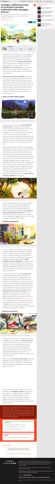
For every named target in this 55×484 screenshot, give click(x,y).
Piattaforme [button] (23, 1)
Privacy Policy (28, 470)
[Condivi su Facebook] (29, 22)
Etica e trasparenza (42, 470)
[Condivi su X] (31, 22)
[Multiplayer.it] (4, 1)
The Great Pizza (39, 477)
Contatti (46, 470)
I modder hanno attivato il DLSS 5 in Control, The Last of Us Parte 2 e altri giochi (47, 16)
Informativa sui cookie (22, 470)
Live (44, 1)
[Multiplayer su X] (5, 463)
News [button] (37, 1)
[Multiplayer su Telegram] (9, 463)
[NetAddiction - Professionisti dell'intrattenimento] (28, 475)
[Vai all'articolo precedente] (53, 242)
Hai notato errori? (6, 445)
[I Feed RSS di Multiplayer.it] (15, 463)
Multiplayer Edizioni (46, 477)
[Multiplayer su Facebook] (4, 463)
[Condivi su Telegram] (35, 22)
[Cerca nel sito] (51, 1)
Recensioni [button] (30, 1)
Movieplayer (25, 477)
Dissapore (29, 477)
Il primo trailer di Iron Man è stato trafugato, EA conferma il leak (46, 8)
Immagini (30, 49)
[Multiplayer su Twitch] (11, 463)
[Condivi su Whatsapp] (33, 22)
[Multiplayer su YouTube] (13, 463)
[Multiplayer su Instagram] (7, 463)
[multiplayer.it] (9, 461)
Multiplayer (21, 477)
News (12, 49)
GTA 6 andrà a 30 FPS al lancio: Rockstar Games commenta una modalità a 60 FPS (47, 20)
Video (40, 1)
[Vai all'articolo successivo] (1, 242)
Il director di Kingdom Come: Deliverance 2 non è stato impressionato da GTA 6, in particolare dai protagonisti (47, 24)
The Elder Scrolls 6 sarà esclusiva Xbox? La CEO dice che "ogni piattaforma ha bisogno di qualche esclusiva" (47, 12)
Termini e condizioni (34, 470)
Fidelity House (34, 477)
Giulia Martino (7, 19)
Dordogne (10, 46)
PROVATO (2, 19)
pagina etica (29, 454)
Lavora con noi (50, 470)
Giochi (47, 1)
